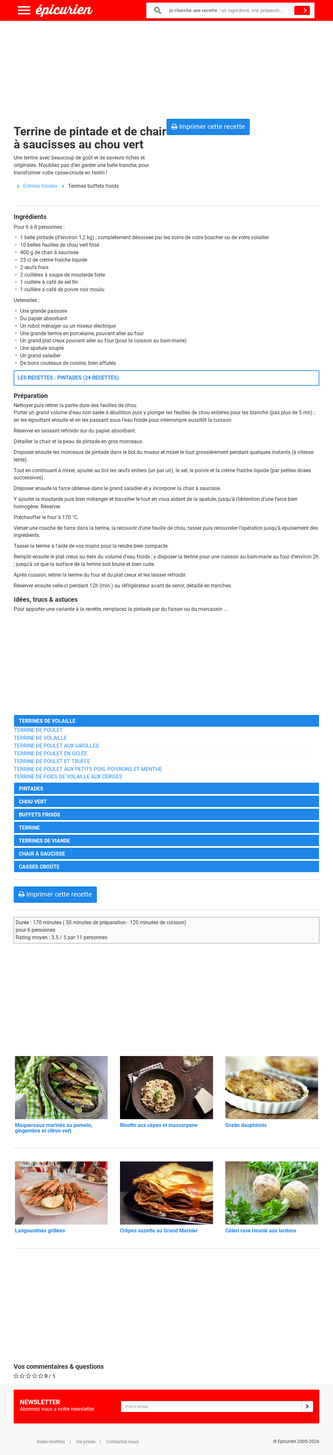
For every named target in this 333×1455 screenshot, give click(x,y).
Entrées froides (40, 186)
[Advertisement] (166, 68)
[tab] (166, 720)
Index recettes (51, 1441)
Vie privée (85, 1441)
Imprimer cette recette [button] (211, 126)
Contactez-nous (122, 1441)
